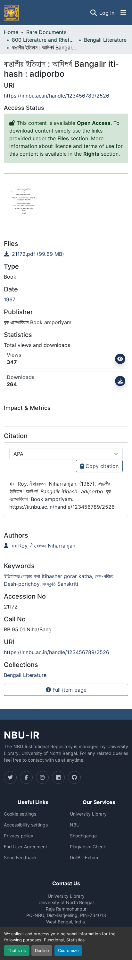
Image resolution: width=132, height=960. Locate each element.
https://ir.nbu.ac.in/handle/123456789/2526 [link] (56, 95)
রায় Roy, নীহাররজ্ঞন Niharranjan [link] (42, 545)
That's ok (17, 950)
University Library (88, 814)
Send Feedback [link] (20, 857)
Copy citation (101, 466)
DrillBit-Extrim (84, 857)
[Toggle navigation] (123, 13)
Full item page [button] (69, 690)
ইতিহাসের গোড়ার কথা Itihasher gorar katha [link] (48, 576)
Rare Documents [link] (46, 32)
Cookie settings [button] (20, 814)
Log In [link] (106, 13)
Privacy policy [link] (18, 836)
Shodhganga (83, 836)
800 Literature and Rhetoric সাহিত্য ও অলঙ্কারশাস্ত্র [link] (44, 40)
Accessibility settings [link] (26, 825)
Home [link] (11, 32)
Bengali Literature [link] (105, 40)
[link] (66, 254)
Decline (42, 950)
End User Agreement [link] (25, 846)
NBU (74, 825)
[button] (11, 13)
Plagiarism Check (88, 846)
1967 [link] (9, 299)
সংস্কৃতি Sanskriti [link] (60, 584)
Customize (68, 950)
